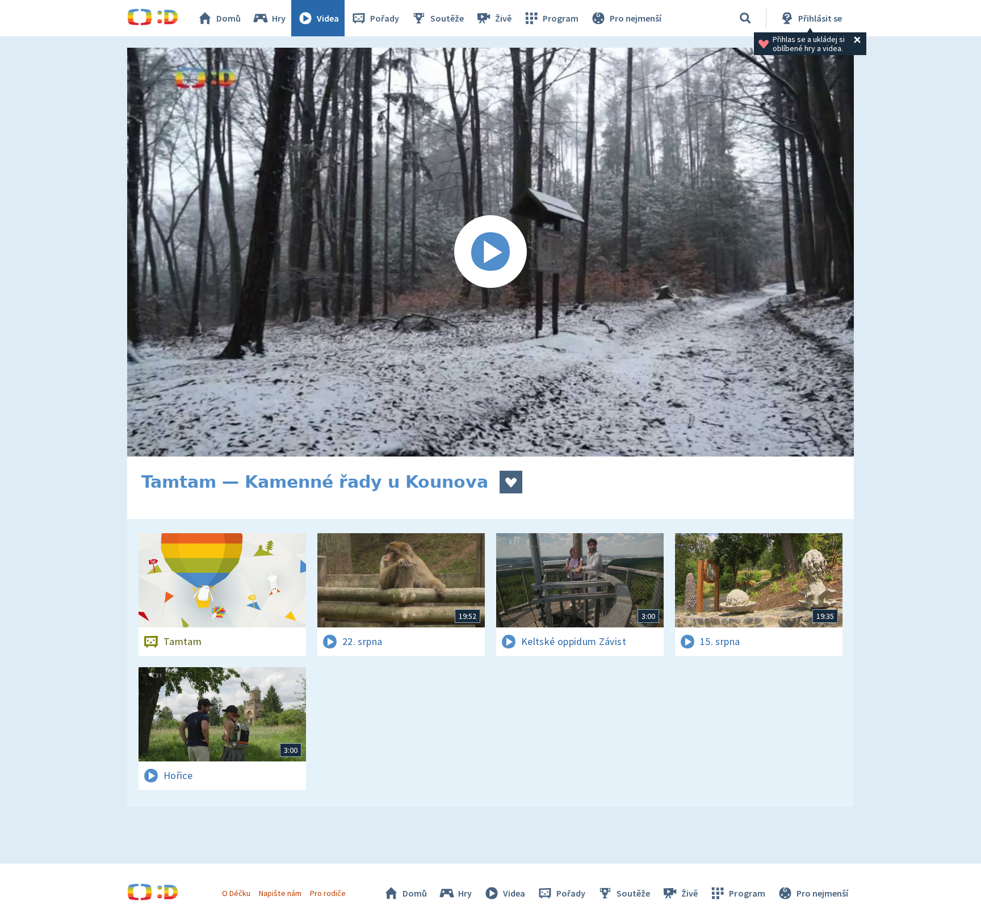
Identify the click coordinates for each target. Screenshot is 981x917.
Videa (328, 18)
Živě (503, 18)
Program (560, 18)
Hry (279, 18)
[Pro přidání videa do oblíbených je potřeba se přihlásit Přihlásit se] (511, 482)
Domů (228, 18)
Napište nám (280, 893)
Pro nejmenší (635, 18)
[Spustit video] (490, 252)
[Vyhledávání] (745, 18)
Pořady (384, 18)
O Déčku (236, 893)
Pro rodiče (328, 893)
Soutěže (447, 18)
